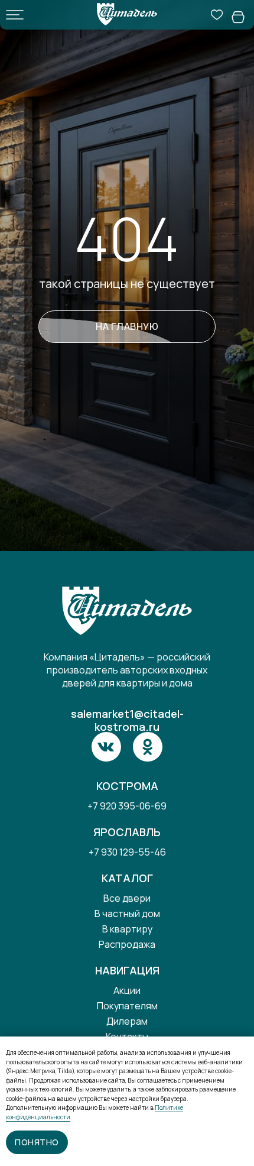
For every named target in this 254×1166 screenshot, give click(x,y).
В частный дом (127, 913)
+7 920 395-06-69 (127, 805)
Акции (127, 990)
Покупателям (127, 1005)
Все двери (127, 898)
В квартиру (127, 928)
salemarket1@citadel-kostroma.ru (127, 720)
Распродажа (127, 944)
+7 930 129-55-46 (127, 852)
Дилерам (127, 1021)
